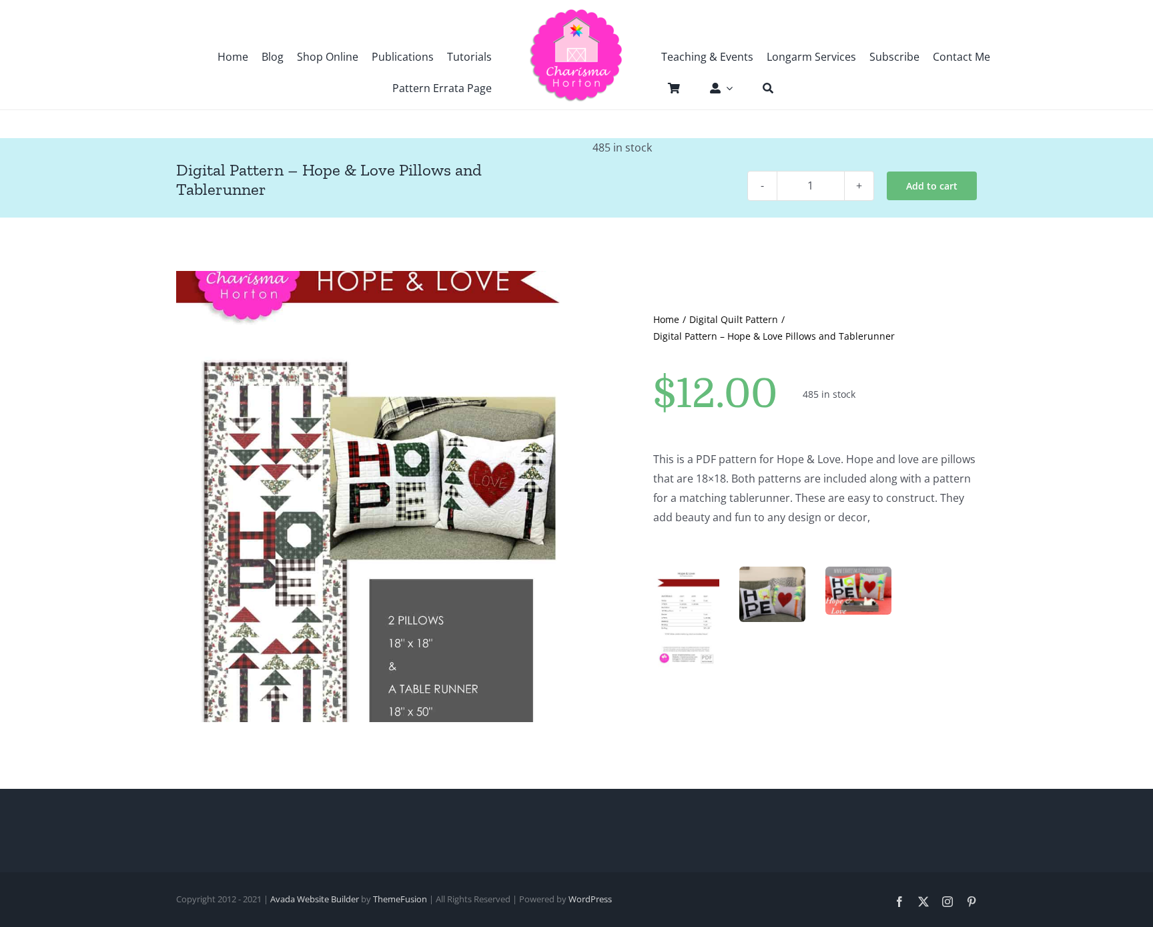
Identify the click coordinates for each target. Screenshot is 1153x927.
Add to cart (931, 186)
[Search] (761, 88)
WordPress (590, 899)
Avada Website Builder (314, 899)
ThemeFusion (400, 899)
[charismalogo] (576, 13)
